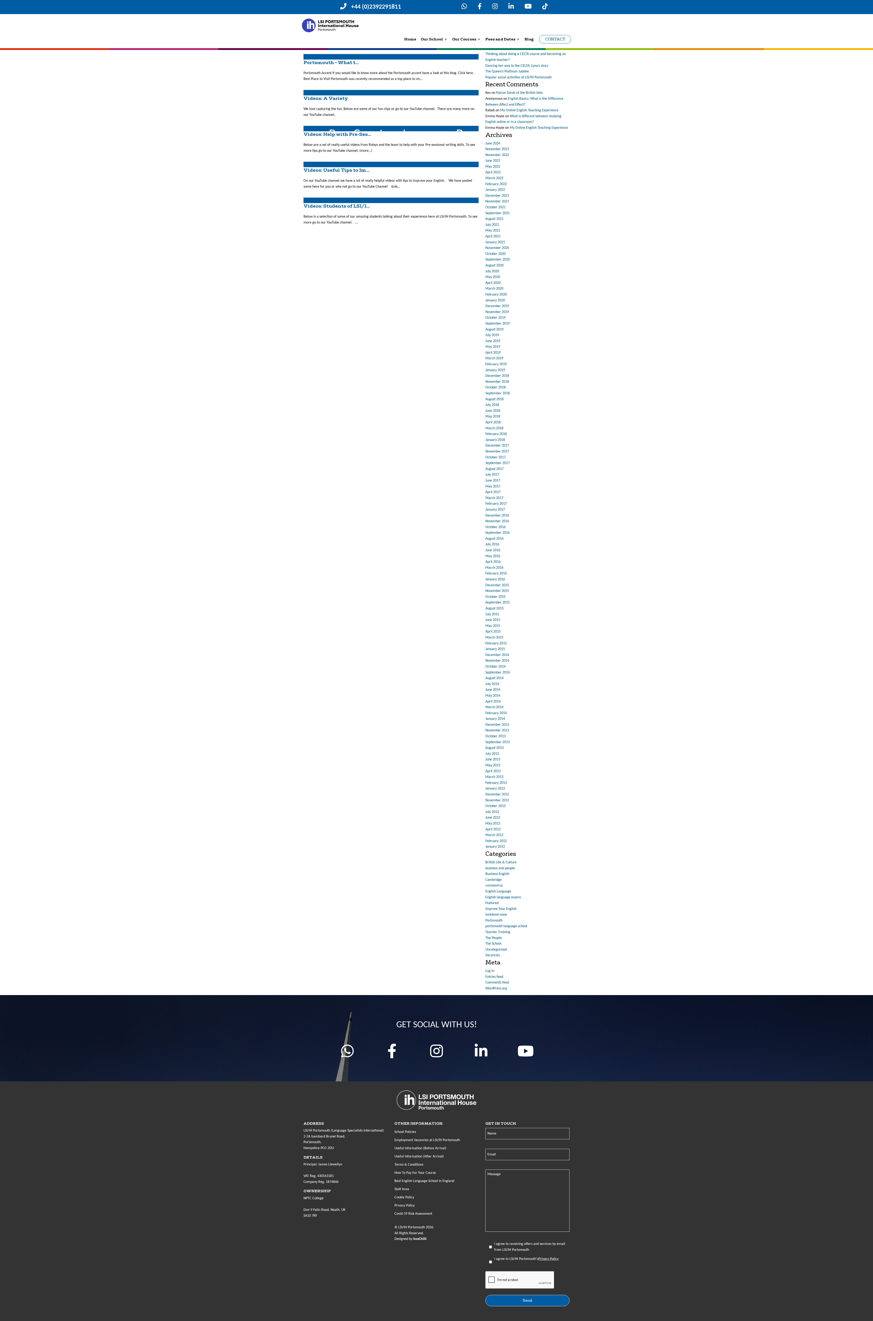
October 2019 (495, 318)
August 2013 (494, 748)
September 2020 (497, 259)
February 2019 (496, 364)
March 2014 (494, 707)
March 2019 (494, 358)
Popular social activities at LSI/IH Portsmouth (518, 77)
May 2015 (492, 626)
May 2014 (492, 696)
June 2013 (492, 759)
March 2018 (494, 428)
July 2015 (492, 614)
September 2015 (497, 602)
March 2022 (494, 178)
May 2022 (492, 167)
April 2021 (493, 236)
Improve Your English (501, 909)
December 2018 (497, 376)
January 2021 (495, 242)
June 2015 (492, 620)
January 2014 (495, 719)
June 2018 (492, 411)
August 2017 (494, 469)
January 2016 (495, 579)
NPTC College (314, 1198)
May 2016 (492, 556)
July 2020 (492, 271)
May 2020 (492, 277)
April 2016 (493, 562)
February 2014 (496, 713)
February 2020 (496, 294)
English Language (498, 891)
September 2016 (497, 533)
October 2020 (495, 254)
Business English (497, 874)
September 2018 (497, 393)
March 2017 (494, 498)
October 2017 (495, 457)
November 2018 (497, 382)
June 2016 (492, 550)
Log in (489, 971)
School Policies (405, 1132)
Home (410, 39)
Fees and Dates (500, 39)
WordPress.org (496, 988)
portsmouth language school (506, 926)
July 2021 (492, 225)
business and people (500, 868)
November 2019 (497, 312)
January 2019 (495, 370)
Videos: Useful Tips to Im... (336, 170)
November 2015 (497, 591)
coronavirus (494, 885)
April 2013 (493, 771)
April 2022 (493, 172)
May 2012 (492, 823)
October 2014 (495, 666)
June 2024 (492, 143)
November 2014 (497, 661)
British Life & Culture (501, 862)
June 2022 (492, 161)
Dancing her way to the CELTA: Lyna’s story (516, 66)
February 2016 (496, 573)
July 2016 (492, 544)
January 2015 (495, 649)
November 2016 (497, 521)
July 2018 (492, 405)
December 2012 (497, 794)
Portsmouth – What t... (331, 63)
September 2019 (497, 323)
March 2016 (494, 568)
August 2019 (494, 329)
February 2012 (496, 841)
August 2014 (494, 678)
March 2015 (494, 637)
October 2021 (495, 207)
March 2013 (494, 777)
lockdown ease (496, 914)
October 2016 (495, 527)
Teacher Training (497, 932)
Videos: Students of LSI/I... (337, 206)
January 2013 (495, 788)
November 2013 (497, 730)
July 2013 (492, 754)
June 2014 (492, 690)
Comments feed (497, 982)
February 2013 (496, 783)
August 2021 (494, 219)
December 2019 (497, 306)
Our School (432, 39)
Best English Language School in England (424, 1181)
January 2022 (495, 190)
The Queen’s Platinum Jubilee (507, 71)
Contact (555, 39)
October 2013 (495, 736)
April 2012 (493, 829)
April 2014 (493, 701)
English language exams (503, 897)
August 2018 (494, 399)
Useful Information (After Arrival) (419, 1156)
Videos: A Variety (326, 98)
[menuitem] (410, 39)
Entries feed (494, 977)
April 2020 (493, 283)
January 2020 (495, 300)
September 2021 (497, 213)
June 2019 (492, 341)
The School (493, 944)
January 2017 (495, 510)
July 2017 (492, 475)
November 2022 (497, 155)
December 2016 (497, 515)
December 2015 (497, 585)
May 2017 (492, 486)
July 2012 (492, 812)
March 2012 (494, 835)
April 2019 (493, 353)
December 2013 (497, 725)
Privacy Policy (404, 1205)
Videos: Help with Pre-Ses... (337, 134)
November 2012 (497, 800)
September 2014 (497, 672)
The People (493, 938)
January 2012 (495, 847)
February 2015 (496, 643)
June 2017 (492, 480)
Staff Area (401, 1189)
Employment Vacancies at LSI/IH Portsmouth (427, 1140)
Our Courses (464, 39)
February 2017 (496, 504)
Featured (492, 903)
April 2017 (493, 492)
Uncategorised (496, 949)
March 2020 (494, 289)
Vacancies (492, 955)
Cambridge (493, 880)
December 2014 (497, 655)
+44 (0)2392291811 (376, 7)
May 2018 (492, 416)
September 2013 (497, 742)
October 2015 (495, 597)
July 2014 (492, 684)
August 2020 (494, 265)
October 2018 (495, 387)
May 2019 (492, 347)
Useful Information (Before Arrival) (420, 1148)
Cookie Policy (404, 1197)
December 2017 (497, 445)
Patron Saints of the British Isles (519, 93)
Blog (529, 39)
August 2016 (494, 539)
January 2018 (495, 440)
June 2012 (492, 817)
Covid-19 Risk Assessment (413, 1214)
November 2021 (497, 201)
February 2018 (496, 434)
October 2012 (495, 806)
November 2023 (497, 149)
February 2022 (496, 184)
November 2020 (497, 248)
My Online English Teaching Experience (529, 110)
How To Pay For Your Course (415, 1173)
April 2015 (493, 631)
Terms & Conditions (408, 1165)
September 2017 (497, 463)
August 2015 (494, 608)
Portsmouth (493, 920)
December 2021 (497, 196)
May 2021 (492, 230)
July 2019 (492, 335)
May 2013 (492, 765)
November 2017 (497, 451)
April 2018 (493, 422)
